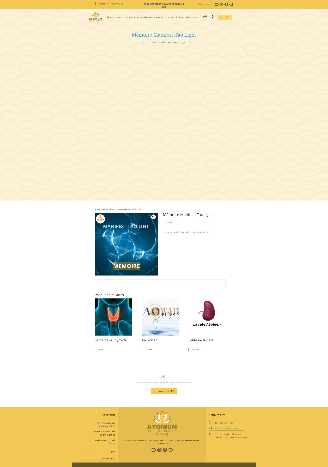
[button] (153, 216)
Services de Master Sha (110, 209)
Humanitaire (114, 17)
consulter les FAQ (164, 391)
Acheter (170, 222)
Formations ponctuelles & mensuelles (143, 17)
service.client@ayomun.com (227, 428)
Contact (224, 17)
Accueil (97, 209)
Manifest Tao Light (181, 232)
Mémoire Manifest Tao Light (164, 34)
